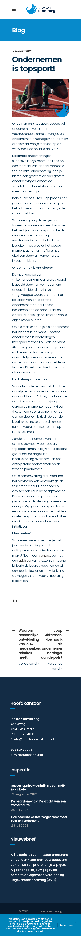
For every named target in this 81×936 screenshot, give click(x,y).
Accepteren (67, 925)
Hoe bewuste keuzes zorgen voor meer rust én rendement (39, 819)
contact (45, 555)
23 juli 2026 (19, 825)
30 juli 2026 (19, 810)
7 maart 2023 (22, 51)
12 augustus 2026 (24, 794)
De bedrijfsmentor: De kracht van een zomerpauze (38, 803)
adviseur (25, 560)
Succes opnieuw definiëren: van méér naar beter (38, 787)
